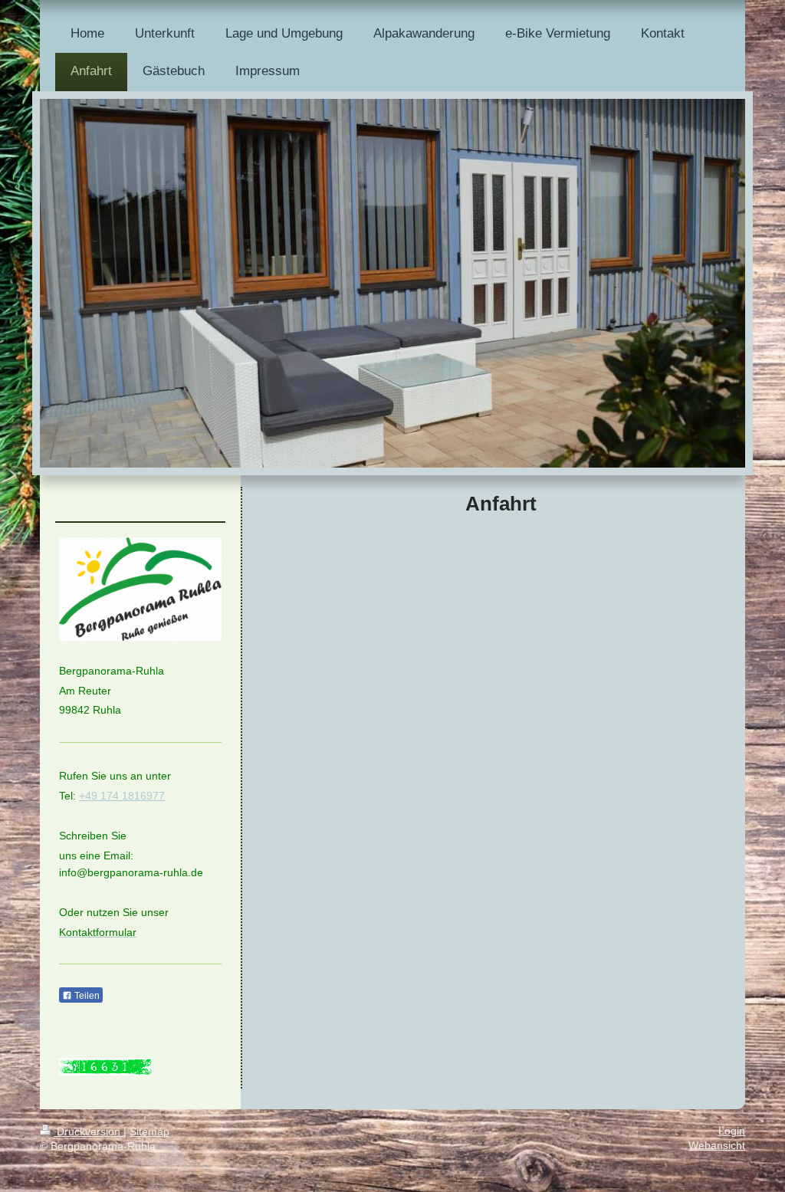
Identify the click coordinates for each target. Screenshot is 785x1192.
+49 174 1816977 (122, 796)
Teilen (86, 995)
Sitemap (149, 1132)
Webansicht (716, 1145)
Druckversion (88, 1132)
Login (731, 1131)
